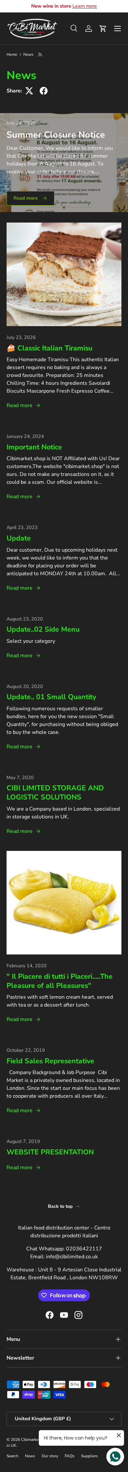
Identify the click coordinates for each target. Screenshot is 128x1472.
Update (19, 538)
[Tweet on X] (29, 91)
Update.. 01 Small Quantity (51, 697)
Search (12, 1456)
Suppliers (89, 1456)
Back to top (61, 1206)
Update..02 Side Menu (43, 629)
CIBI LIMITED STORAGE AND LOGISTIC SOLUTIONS (55, 792)
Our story (50, 1456)
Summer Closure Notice (56, 135)
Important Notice (34, 447)
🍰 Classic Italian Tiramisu (49, 348)
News (28, 54)
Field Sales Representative (50, 1061)
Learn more (85, 6)
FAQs (70, 1456)
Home (12, 54)
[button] (103, 28)
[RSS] (40, 54)
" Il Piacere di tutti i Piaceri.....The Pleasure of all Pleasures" (60, 981)
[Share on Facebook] (43, 91)
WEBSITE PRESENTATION (50, 1152)
